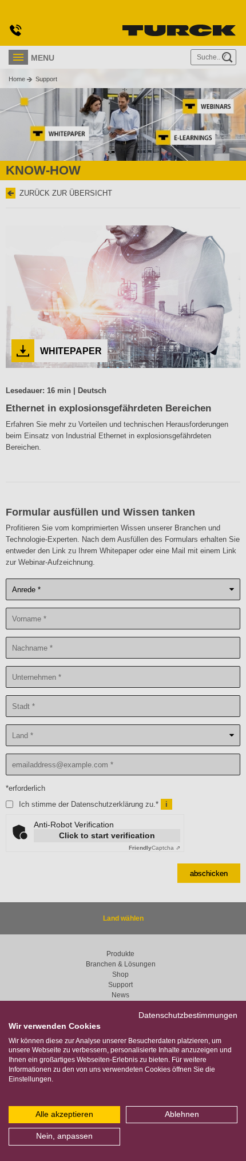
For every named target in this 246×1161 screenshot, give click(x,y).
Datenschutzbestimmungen (187, 1015)
